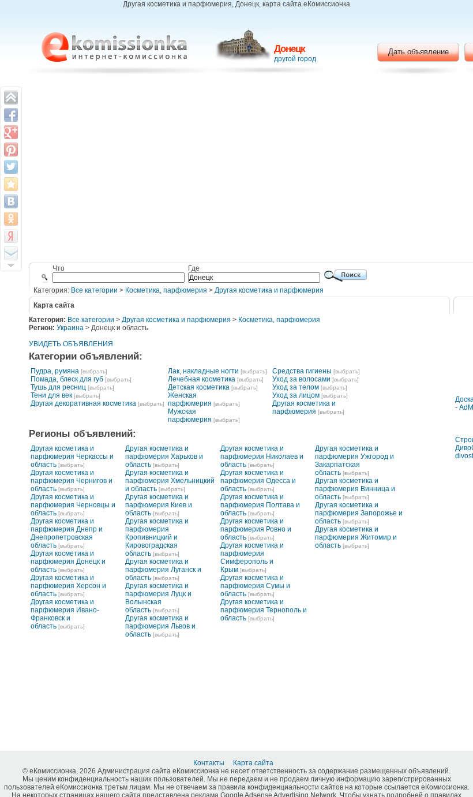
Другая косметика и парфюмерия (269, 290)
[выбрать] (94, 371)
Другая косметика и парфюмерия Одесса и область (258, 481)
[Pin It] (11, 149)
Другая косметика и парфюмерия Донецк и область (68, 561)
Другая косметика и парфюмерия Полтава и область (260, 505)
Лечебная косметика (201, 379)
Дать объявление (418, 51)
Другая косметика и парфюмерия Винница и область (355, 489)
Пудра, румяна (55, 371)
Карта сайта (254, 763)
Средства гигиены (302, 371)
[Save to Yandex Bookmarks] (11, 236)
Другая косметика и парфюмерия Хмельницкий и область (170, 481)
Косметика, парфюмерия (166, 290)
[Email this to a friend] (11, 253)
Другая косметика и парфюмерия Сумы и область (255, 586)
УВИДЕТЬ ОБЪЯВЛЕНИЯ (71, 344)
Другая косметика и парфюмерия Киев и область (158, 505)
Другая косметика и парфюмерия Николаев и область (261, 456)
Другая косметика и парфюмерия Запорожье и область (359, 513)
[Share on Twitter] (11, 167)
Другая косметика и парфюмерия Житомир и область (356, 537)
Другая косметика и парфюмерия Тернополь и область (263, 610)
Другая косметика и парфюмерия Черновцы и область (73, 505)
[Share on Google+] (11, 132)
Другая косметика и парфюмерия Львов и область (160, 626)
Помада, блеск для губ (67, 379)
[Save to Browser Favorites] (11, 184)
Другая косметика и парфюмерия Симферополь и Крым (252, 557)
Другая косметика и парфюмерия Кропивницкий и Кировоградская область (157, 537)
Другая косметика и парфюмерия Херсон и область (68, 586)
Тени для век (51, 395)
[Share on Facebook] (11, 115)
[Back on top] (11, 97)
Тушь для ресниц (58, 387)
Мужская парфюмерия (190, 415)
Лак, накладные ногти (203, 371)
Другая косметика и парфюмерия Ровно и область (255, 529)
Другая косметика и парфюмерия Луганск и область (163, 569)
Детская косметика (199, 387)
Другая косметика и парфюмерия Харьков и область (164, 456)
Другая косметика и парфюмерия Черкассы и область (72, 456)
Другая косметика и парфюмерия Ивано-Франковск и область (65, 614)
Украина (70, 328)
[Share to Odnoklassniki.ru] (11, 219)
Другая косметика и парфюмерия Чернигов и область (71, 481)
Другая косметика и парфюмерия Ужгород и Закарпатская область (354, 460)
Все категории (94, 290)
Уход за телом (295, 387)
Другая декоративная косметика (83, 403)
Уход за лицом (296, 395)
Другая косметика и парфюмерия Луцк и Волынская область (158, 598)
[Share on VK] (11, 201)
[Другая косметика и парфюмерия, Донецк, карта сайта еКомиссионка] (114, 47)
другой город (295, 59)
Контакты (209, 763)
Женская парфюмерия (190, 399)
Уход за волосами (301, 379)
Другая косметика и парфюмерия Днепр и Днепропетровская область (67, 533)
